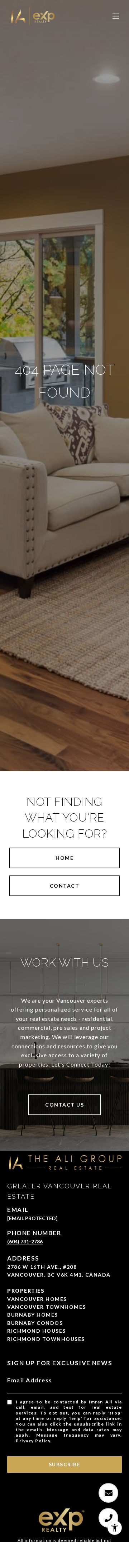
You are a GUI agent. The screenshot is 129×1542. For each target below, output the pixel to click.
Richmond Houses (36, 1331)
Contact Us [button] (64, 1105)
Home (64, 858)
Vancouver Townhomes (46, 1307)
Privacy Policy (33, 1440)
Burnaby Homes (32, 1315)
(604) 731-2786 (25, 1241)
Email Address (29, 1380)
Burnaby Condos (35, 1323)
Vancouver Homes (37, 1299)
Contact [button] (65, 886)
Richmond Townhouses (46, 1339)
